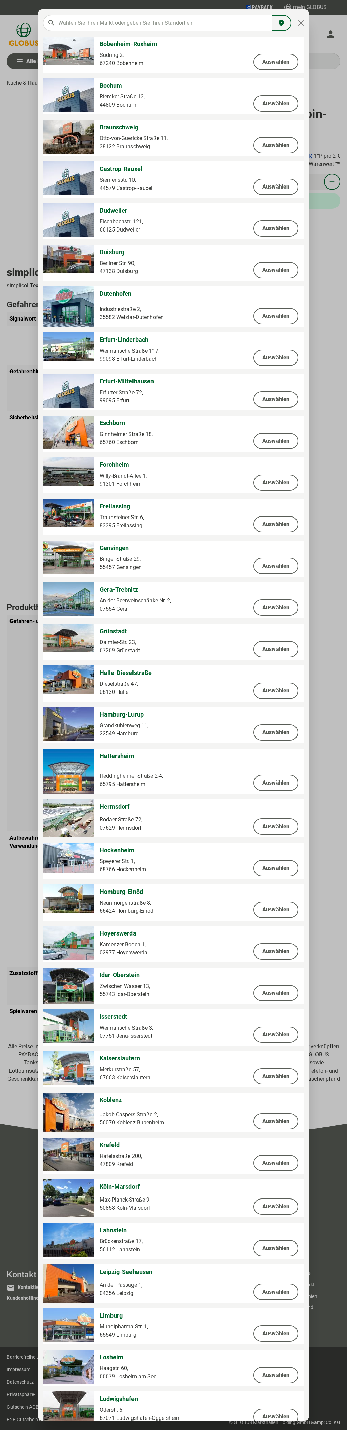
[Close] (301, 23)
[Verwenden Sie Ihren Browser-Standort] (281, 23)
